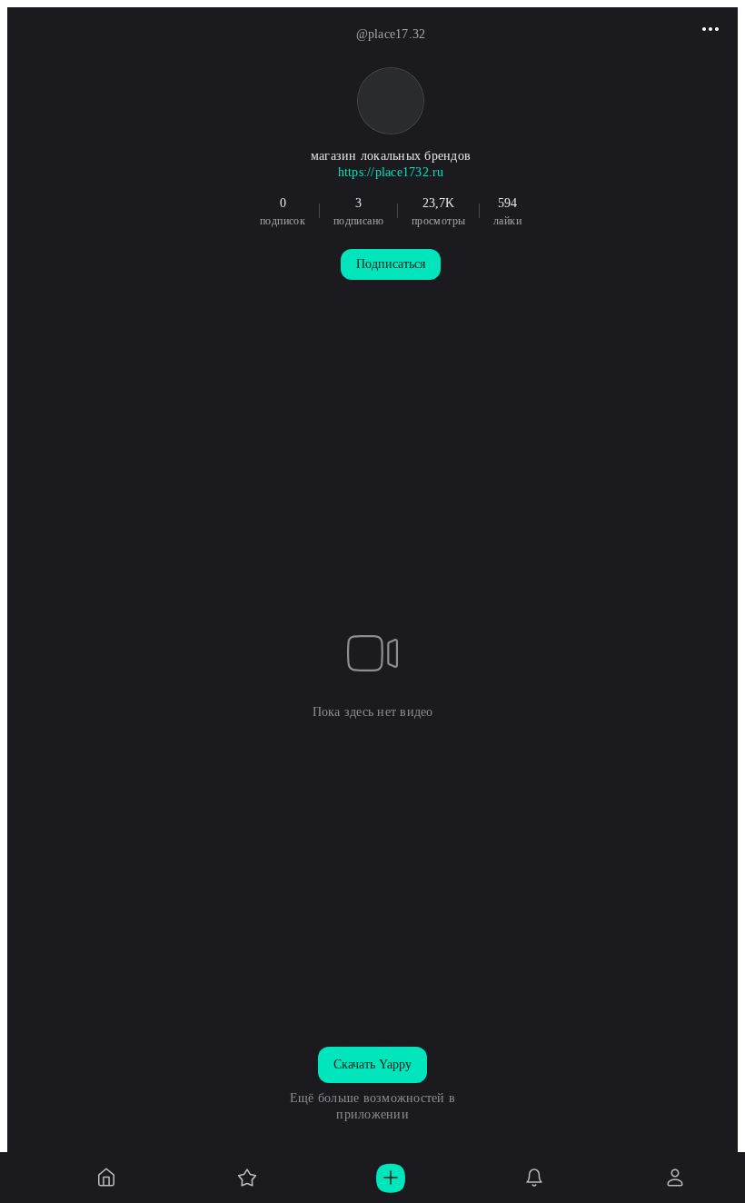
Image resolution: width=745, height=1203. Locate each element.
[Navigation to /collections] (247, 1177)
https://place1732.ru (391, 172)
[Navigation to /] (106, 1177)
